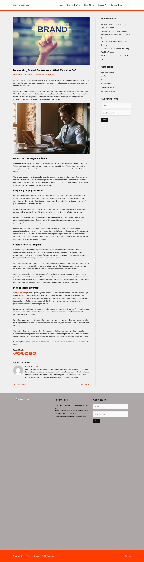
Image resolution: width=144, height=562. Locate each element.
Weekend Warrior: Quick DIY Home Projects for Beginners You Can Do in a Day (115, 34)
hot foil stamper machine (42, 231)
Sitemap (128, 556)
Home (103, 80)
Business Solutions (108, 72)
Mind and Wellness (108, 91)
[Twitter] (19, 353)
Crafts (103, 76)
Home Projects (106, 84)
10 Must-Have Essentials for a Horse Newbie (71, 416)
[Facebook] (15, 353)
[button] (128, 5)
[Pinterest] (30, 353)
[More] (34, 353)
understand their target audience (39, 163)
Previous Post (19, 384)
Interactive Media (35, 74)
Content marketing (20, 293)
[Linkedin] (26, 353)
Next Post (84, 384)
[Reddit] (22, 353)
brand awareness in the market (78, 91)
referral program (21, 250)
